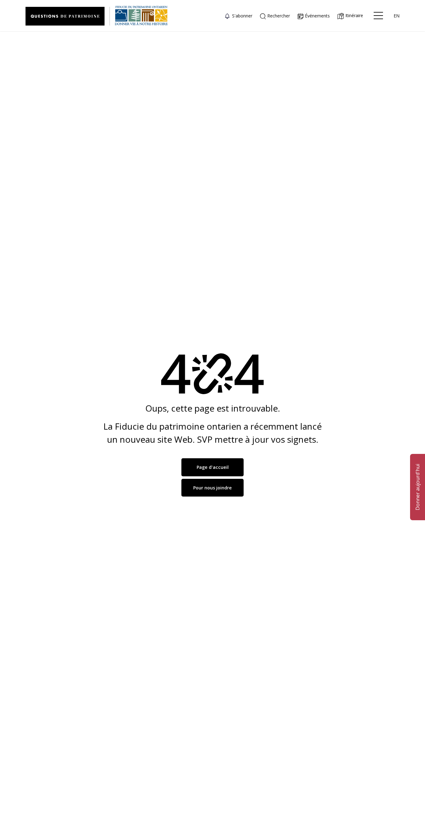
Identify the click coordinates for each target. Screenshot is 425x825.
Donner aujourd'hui (417, 487)
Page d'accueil (213, 467)
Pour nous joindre (212, 488)
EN (396, 16)
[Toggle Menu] (378, 15)
